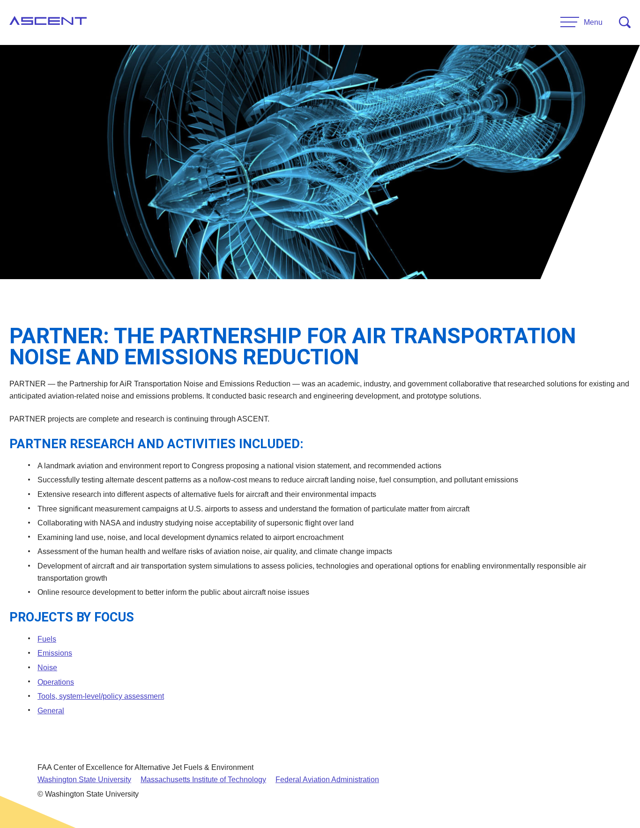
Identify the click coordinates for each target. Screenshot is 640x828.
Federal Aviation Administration (327, 780)
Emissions (54, 653)
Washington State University (84, 780)
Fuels (46, 639)
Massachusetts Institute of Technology (203, 780)
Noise (47, 668)
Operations (55, 682)
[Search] (625, 22)
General (50, 711)
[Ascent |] (48, 22)
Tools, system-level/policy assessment (100, 696)
